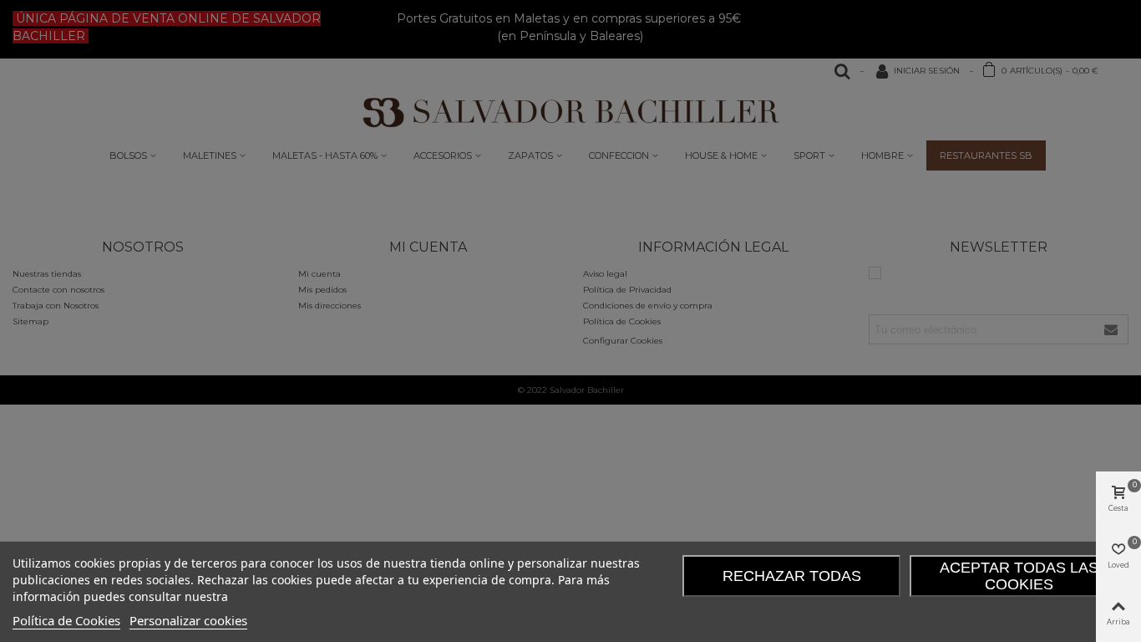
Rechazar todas (792, 576)
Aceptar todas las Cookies (1019, 576)
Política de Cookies (66, 620)
